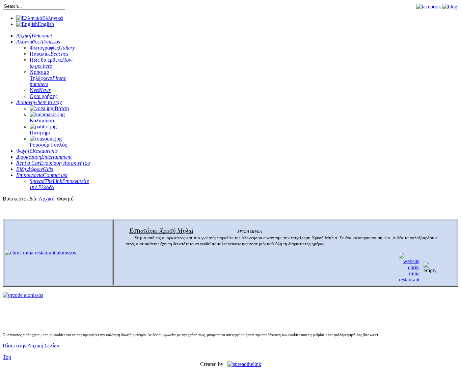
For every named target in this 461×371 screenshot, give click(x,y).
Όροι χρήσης (43, 96)
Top (7, 357)
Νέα (40, 90)
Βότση (61, 108)
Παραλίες (49, 54)
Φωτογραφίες (52, 48)
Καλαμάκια (42, 120)
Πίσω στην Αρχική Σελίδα (31, 345)
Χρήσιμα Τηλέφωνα (48, 78)
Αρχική (46, 199)
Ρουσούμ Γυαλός (48, 145)
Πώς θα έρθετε (51, 63)
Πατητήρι (40, 132)
